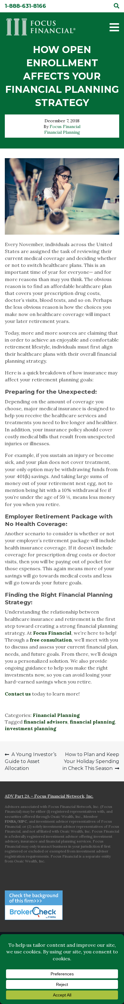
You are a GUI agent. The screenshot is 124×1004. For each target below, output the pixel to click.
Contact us (18, 694)
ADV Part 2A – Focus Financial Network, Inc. (49, 796)
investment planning (30, 728)
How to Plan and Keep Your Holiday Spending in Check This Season (91, 761)
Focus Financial (65, 126)
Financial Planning (62, 132)
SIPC (22, 821)
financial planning (92, 722)
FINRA (10, 821)
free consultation (51, 640)
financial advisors (45, 722)
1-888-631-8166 (25, 6)
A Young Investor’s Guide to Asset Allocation (30, 761)
